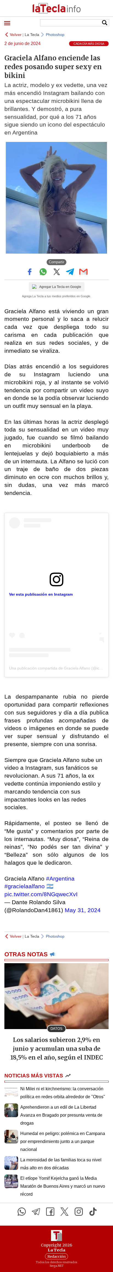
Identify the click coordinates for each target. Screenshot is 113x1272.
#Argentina (60, 878)
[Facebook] (50, 1211)
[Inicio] (56, 8)
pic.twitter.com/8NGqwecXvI (41, 894)
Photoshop (55, 34)
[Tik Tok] (93, 1211)
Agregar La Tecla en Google (60, 287)
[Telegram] (36, 1211)
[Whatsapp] (21, 1211)
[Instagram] (78, 1211)
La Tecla (32, 34)
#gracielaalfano (24, 886)
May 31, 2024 (83, 910)
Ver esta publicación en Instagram (41, 594)
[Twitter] (64, 1211)
